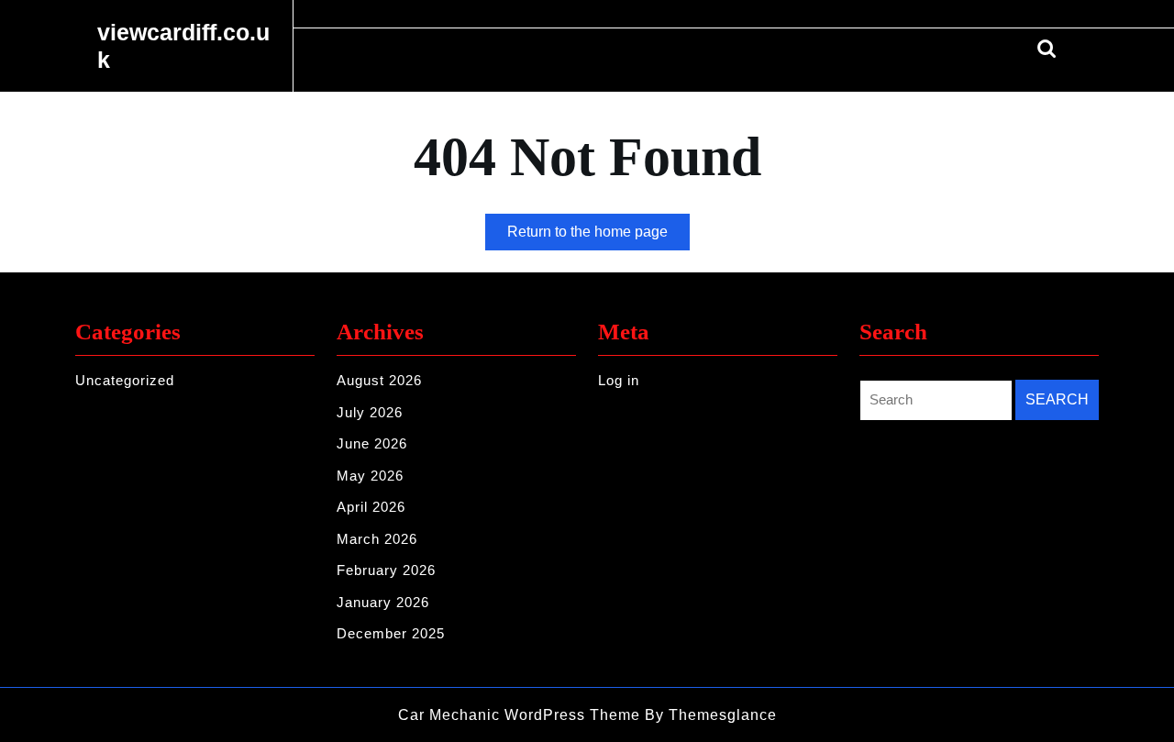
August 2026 (379, 380)
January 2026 (383, 602)
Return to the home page (598, 236)
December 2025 (391, 633)
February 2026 (386, 570)
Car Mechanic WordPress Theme (519, 715)
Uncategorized (124, 380)
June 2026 (372, 443)
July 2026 (370, 412)
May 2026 (370, 475)
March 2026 (377, 539)
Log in (618, 380)
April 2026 (371, 507)
